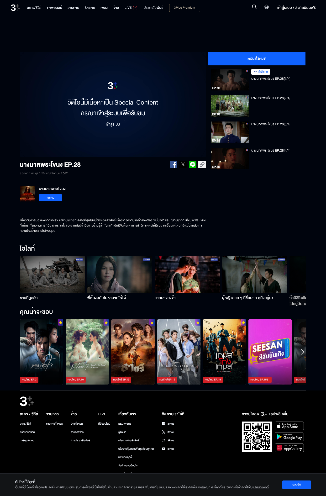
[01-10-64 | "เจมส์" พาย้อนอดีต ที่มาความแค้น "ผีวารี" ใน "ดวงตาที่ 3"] (270, 351)
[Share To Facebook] (173, 164)
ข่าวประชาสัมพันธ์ (80, 440)
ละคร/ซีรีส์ (25, 424)
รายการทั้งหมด (54, 424)
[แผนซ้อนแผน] (224, 351)
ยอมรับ (296, 484)
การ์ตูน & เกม (27, 440)
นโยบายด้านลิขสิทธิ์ (129, 440)
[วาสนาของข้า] (187, 274)
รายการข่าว (77, 432)
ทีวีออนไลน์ (104, 424)
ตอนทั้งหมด (256, 59)
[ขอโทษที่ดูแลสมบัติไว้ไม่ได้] (133, 351)
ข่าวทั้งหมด (77, 424)
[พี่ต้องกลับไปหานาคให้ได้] (119, 274)
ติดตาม (50, 198)
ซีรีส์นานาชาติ (27, 432)
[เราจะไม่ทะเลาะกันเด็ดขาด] (178, 351)
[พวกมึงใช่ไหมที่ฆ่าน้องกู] (41, 351)
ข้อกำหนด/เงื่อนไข (128, 465)
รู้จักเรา (122, 432)
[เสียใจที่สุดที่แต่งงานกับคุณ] (87, 351)
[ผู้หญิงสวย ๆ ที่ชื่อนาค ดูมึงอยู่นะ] (254, 274)
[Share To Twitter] (183, 164)
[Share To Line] (192, 164)
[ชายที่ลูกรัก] (52, 274)
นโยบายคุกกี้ (125, 457)
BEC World (124, 424)
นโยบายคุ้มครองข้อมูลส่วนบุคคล (136, 449)
